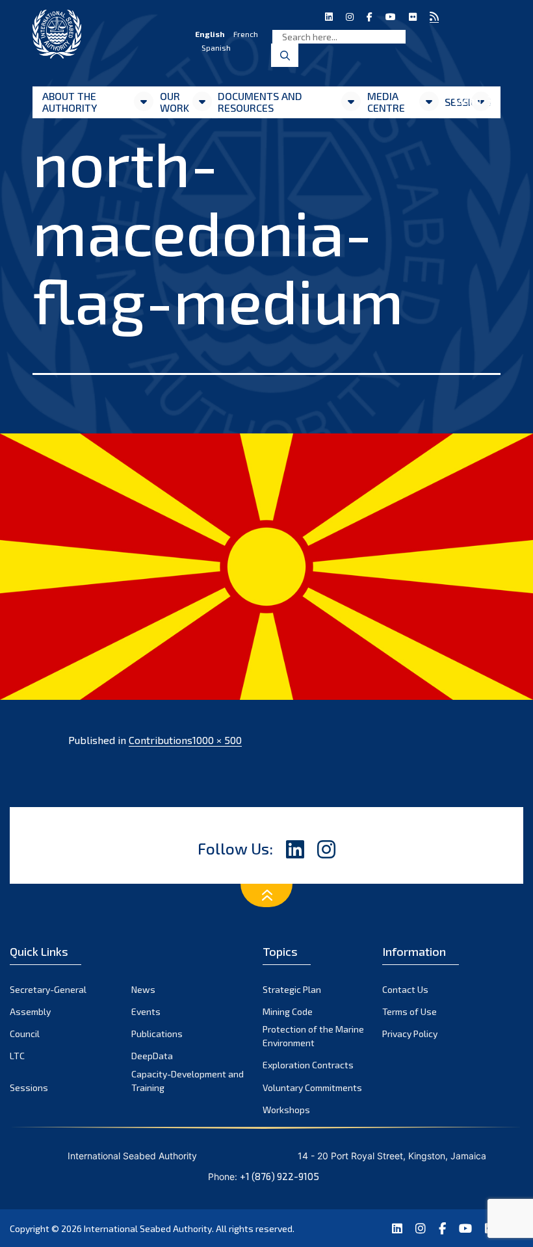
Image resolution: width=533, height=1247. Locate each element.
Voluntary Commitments (312, 1087)
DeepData (152, 1055)
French (245, 33)
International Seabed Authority (148, 1228)
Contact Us (405, 989)
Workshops (286, 1109)
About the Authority (69, 102)
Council (25, 1033)
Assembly (30, 1011)
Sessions (29, 1087)
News (143, 989)
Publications (157, 1033)
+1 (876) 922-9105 (279, 1176)
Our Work (174, 102)
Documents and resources (260, 102)
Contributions (160, 740)
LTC (17, 1055)
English (210, 33)
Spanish (216, 47)
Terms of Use (409, 1011)
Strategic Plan (292, 989)
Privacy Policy (409, 1033)
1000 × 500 (217, 740)
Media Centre (386, 102)
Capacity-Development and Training (187, 1080)
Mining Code (288, 1011)
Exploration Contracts (308, 1064)
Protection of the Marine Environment (313, 1035)
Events (146, 1011)
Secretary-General (48, 989)
